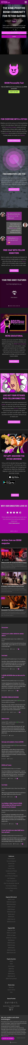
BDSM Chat (11, 971)
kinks (16, 238)
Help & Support (11, 858)
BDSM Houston (11, 942)
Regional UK (9, 897)
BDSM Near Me (11, 976)
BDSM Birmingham (11, 902)
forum (6, 133)
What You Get (7, 883)
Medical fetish (5, 719)
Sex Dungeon (11, 966)
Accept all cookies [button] (8, 1038)
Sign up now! (14, 32)
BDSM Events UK (11, 921)
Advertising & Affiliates (11, 885)
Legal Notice (11, 866)
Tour (8, 861)
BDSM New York (11, 930)
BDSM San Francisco (11, 937)
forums (16, 408)
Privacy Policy (11, 868)
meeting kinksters (16, 184)
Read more (5, 1035)
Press (11, 890)
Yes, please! (14, 270)
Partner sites (11, 985)
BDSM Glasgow (11, 909)
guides (3, 404)
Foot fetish (4, 655)
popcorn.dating (11, 989)
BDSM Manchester (11, 904)
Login (14, 36)
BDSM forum (13, 228)
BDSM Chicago (11, 945)
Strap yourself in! (14, 140)
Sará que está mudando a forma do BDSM (12, 742)
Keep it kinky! (14, 361)
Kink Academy (21, 680)
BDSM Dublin (11, 916)
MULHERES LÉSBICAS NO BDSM (10, 697)
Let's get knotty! (14, 422)
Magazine (13, 861)
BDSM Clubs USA (11, 950)
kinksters (13, 127)
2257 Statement (11, 878)
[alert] (14, 1030)
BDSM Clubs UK (11, 919)
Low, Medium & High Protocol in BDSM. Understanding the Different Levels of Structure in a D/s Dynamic (12, 805)
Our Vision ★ (16, 883)
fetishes (22, 135)
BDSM (11, 961)
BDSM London (11, 899)
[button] (14, 1042)
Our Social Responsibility (11, 888)
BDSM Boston (11, 940)
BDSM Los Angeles (11, 932)
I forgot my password (11, 880)
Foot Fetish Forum (22, 659)
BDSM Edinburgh (11, 911)
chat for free (13, 216)
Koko (11, 992)
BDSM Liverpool (11, 906)
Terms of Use (11, 863)
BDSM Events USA (11, 952)
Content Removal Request (11, 875)
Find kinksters (14, 189)
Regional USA (11, 928)
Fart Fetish (4, 785)
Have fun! (15, 495)
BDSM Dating (11, 973)
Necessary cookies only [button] (21, 1037)
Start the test (14, 91)
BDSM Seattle (11, 947)
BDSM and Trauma (6, 765)
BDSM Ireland (11, 914)
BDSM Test (11, 968)
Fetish (11, 963)
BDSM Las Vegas (11, 935)
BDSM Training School (20, 344)
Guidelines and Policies (11, 871)
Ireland (15, 897)
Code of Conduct (11, 873)
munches (8, 127)
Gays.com (11, 987)
